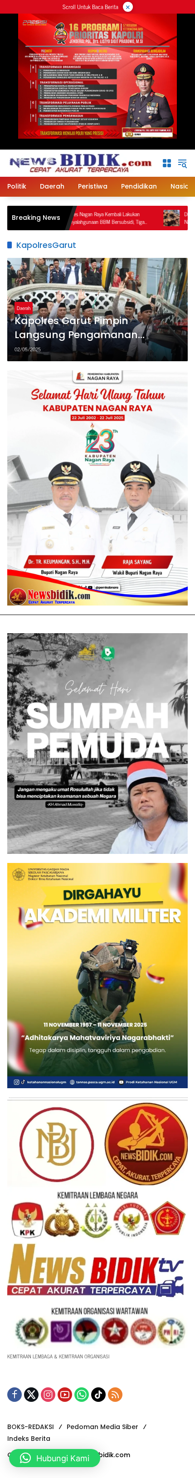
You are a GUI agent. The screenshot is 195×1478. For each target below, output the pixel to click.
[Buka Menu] (166, 163)
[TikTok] (98, 1394)
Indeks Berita (28, 1438)
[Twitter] (31, 1394)
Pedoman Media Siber (102, 1426)
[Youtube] (65, 1394)
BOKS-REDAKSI (30, 1426)
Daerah (23, 308)
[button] (182, 163)
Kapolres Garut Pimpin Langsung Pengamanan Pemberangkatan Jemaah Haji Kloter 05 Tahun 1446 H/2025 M (93, 328)
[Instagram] (48, 1394)
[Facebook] (14, 1394)
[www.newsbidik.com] (79, 162)
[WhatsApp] (81, 1394)
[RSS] (115, 1394)
